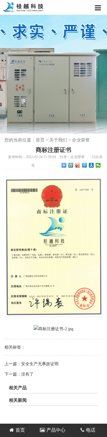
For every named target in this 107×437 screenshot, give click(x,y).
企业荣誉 (81, 140)
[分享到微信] (98, 165)
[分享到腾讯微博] (84, 165)
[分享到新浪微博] (77, 165)
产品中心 (55, 430)
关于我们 (58, 140)
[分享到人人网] (91, 165)
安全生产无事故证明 (40, 364)
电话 (90, 430)
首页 (40, 140)
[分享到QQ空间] (70, 165)
